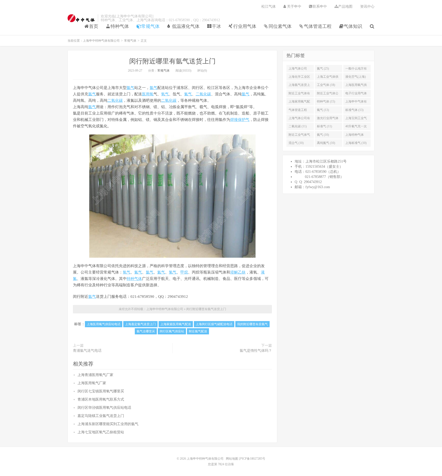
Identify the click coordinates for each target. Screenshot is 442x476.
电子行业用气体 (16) (356, 94)
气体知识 (353, 26)
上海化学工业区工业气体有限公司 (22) (299, 78)
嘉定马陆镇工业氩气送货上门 (101, 416)
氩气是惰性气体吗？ (256, 351)
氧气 (165, 94)
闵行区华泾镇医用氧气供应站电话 (104, 408)
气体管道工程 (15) (298, 111)
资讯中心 (367, 6)
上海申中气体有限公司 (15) (356, 102)
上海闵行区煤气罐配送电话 (214, 324)
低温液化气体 (186, 26)
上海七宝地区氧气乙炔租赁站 (101, 432)
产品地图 (345, 6)
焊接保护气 (239, 120)
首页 (93, 26)
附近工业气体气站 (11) (299, 136)
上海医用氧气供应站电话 (103, 324)
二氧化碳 (203, 94)
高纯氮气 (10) (326, 143)
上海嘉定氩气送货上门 (140, 324)
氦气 (161, 272)
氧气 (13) (323, 110)
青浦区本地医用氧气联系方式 (101, 399)
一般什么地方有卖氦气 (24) (356, 69)
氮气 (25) (323, 68)
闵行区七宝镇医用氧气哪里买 (101, 391)
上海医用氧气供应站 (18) (356, 86)
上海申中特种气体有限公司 (81, 18)
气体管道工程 (318, 26)
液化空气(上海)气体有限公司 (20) (355, 78)
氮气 (188, 94)
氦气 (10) (323, 135)
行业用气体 (244, 26)
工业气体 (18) (326, 85)
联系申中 (320, 6)
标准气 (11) (324, 126)
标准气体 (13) (354, 110)
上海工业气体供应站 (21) (327, 78)
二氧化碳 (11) (298, 126)
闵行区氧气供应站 (172, 331)
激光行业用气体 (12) (327, 119)
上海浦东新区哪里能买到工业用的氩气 (108, 424)
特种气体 (119, 26)
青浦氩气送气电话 (87, 351)
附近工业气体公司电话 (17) (327, 94)
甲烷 (184, 272)
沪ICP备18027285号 (251, 458)
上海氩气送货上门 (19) (299, 86)
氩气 (130, 88)
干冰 (216, 26)
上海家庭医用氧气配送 (175, 324)
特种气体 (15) (326, 101)
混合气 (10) (296, 143)
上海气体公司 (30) (298, 69)
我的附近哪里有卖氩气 (252, 324)
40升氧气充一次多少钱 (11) (356, 127)
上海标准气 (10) (356, 143)
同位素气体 (280, 26)
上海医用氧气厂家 (92, 383)
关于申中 (294, 6)
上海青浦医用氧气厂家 (95, 375)
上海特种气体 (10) (354, 136)
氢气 (172, 272)
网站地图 (232, 458)
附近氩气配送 (198, 331)
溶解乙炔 (238, 272)
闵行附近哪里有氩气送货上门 (172, 61)
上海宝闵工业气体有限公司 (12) (356, 119)
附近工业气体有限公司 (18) (299, 94)
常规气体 (150, 26)
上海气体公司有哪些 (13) (299, 119)
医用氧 (147, 94)
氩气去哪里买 (146, 331)
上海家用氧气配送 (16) (299, 102)
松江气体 (268, 6)
